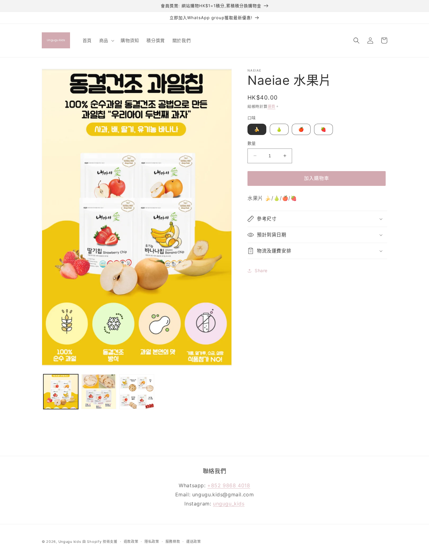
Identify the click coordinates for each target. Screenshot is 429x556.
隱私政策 (151, 541)
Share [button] (261, 270)
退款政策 (131, 541)
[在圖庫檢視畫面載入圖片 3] (136, 391)
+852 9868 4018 (228, 485)
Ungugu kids (69, 541)
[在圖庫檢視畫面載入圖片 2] (98, 391)
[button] (106, 40)
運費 (271, 106)
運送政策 (193, 541)
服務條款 (173, 541)
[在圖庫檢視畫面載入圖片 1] (60, 391)
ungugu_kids (229, 503)
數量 (251, 143)
